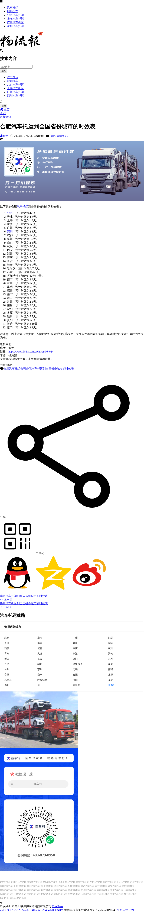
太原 (110, 674)
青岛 (6, 653)
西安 (6, 648)
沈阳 (110, 642)
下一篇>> (6, 607)
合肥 (3, 113)
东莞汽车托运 (20, 898)
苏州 (39, 669)
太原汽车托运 (47, 894)
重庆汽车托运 (6, 890)
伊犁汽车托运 (82, 882)
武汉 (75, 642)
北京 (10, 213)
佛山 (75, 679)
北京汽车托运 (15, 15)
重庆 (75, 648)
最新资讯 (5, 116)
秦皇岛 (76, 685)
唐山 (39, 685)
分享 (3, 517)
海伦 (5, 135)
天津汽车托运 (74, 894)
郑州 (110, 658)
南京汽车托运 (103, 890)
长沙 (6, 663)
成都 (39, 648)
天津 (6, 642)
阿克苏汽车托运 (34, 882)
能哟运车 (12, 11)
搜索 (3, 70)
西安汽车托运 (114, 886)
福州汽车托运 (116, 894)
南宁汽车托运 (47, 890)
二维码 (39, 553)
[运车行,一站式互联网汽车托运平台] (72, 200)
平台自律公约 (125, 909)
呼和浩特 (42, 679)
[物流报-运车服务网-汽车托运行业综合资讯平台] (21, 47)
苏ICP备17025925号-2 (13, 909)
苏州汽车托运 (47, 886)
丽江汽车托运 (101, 886)
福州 (39, 663)
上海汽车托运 (15, 18)
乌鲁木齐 (78, 663)
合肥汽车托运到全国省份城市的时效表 (50, 368)
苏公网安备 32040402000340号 (45, 909)
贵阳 (6, 674)
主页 (6, 109)
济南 (110, 653)
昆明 (110, 663)
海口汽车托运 (109, 882)
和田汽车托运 (6, 882)
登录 (3, 105)
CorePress (57, 906)
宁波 (75, 653)
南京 (39, 642)
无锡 (75, 669)
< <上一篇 (6, 599)
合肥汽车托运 (20, 894)
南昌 (110, 669)
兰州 (6, 669)
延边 (6, 658)
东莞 (110, 679)
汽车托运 (12, 7)
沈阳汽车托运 (74, 890)
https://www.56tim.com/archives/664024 (30, 351)
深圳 (10, 231)
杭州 (110, 648)
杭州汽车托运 (33, 886)
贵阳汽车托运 (60, 894)
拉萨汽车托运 (87, 886)
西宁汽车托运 (130, 894)
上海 (39, 637)
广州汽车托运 (15, 22)
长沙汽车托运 (6, 894)
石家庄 (8, 679)
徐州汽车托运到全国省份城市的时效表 (24, 603)
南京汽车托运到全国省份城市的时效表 (24, 595)
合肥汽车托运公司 (15, 368)
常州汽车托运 (33, 890)
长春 (39, 658)
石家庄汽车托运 (88, 894)
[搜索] (72, 102)
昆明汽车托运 (74, 886)
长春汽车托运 (60, 890)
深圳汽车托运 (15, 26)
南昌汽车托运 (33, 894)
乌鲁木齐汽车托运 (66, 882)
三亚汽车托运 (96, 882)
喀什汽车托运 (20, 882)
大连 (39, 653)
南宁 (39, 674)
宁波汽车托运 (103, 894)
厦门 (75, 658)
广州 (75, 637)
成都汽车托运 (128, 886)
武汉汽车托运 (20, 890)
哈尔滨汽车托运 (88, 890)
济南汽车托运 (130, 890)
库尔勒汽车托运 (50, 882)
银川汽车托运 (6, 898)
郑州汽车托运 (116, 890)
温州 (6, 685)
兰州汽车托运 (60, 886)
